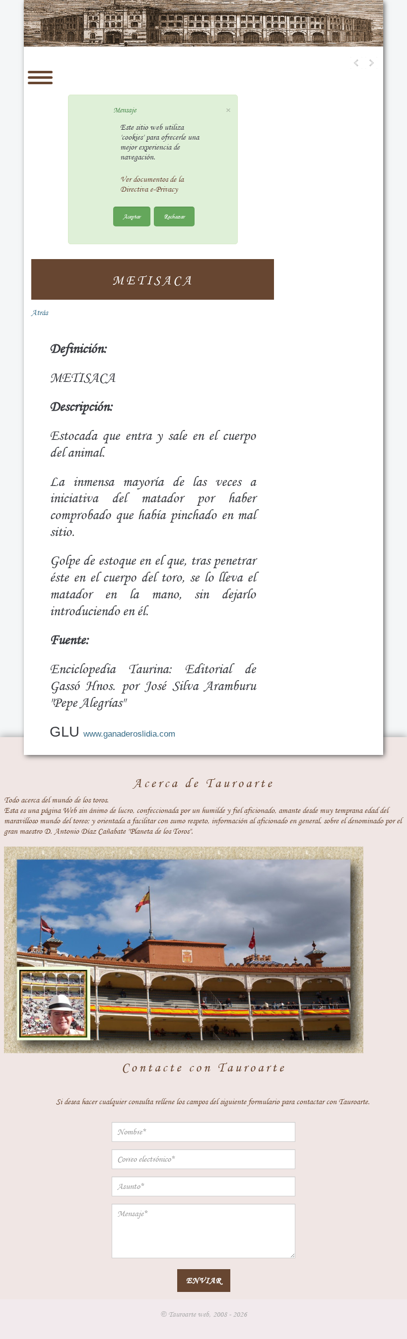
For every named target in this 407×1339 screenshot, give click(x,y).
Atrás (39, 313)
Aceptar (131, 216)
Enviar (203, 1280)
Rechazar (174, 216)
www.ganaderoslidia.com (129, 734)
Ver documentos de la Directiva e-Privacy (152, 184)
